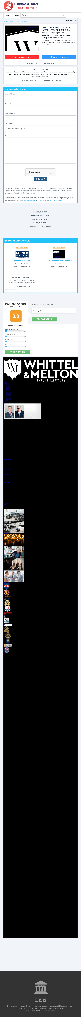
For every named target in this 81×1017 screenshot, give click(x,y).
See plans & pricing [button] (22, 286)
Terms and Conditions (56, 200)
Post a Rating (17, 352)
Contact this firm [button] (22, 267)
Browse (16, 15)
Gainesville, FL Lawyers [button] (41, 219)
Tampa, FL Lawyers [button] (41, 223)
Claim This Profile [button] (30, 81)
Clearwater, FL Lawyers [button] (40, 226)
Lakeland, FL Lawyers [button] (40, 216)
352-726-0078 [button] (22, 57)
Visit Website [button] (59, 57)
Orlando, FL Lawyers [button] (40, 212)
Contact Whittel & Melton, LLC (16, 89)
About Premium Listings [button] (50, 81)
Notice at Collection (30, 200)
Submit (41, 179)
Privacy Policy (41, 200)
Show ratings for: (37, 304)
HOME (7, 15)
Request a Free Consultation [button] (41, 64)
